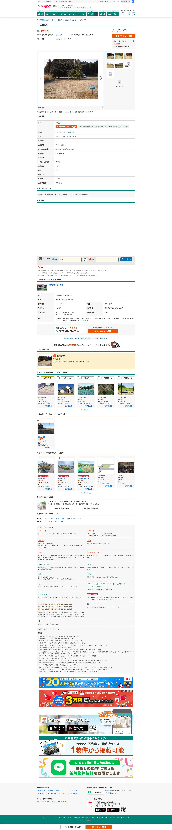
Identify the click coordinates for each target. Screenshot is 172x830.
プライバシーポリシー (50, 818)
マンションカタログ (43, 802)
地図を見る (59, 35)
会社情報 (85, 320)
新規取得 (70, 5)
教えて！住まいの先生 (59, 802)
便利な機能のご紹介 (111, 793)
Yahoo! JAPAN (102, 1)
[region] (86, 230)
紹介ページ (69, 597)
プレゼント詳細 (99, 599)
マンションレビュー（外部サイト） (82, 667)
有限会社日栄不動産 (56, 285)
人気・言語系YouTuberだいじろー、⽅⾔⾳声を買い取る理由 (55, 1)
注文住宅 (90, 14)
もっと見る (84, 410)
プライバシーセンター (65, 818)
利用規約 (77, 818)
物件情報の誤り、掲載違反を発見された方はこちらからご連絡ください (86, 338)
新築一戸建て (72, 14)
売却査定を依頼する (91, 508)
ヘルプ (109, 1)
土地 (96, 14)
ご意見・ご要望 (109, 818)
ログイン (60, 7)
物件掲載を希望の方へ (89, 818)
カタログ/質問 (111, 14)
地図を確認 (70, 132)
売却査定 (102, 14)
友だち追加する (97, 792)
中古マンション (61, 14)
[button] (40, 78)
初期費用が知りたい (66, 126)
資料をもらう (125, 36)
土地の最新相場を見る (62, 508)
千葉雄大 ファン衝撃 (126, 1)
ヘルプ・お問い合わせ (122, 818)
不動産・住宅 (41, 791)
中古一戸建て (81, 14)
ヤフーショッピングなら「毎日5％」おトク (78, 7)
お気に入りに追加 (74, 827)
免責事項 (100, 818)
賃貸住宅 (40, 14)
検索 (133, 1)
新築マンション (50, 14)
